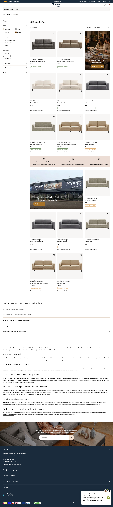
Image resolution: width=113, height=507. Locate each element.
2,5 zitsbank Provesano (37, 142)
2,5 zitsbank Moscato (63, 142)
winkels (51, 404)
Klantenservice (106, 1)
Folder (99, 1)
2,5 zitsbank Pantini (63, 59)
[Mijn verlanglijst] (105, 5)
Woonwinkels (92, 1)
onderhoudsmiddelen (8, 414)
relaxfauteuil (37, 370)
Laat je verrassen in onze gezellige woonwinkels (46, 199)
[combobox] (56, 9)
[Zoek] (109, 9)
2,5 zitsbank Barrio (36, 101)
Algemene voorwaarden (79, 502)
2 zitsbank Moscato (91, 142)
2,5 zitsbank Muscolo (36, 59)
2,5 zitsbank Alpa (90, 101)
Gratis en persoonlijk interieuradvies (97, 61)
